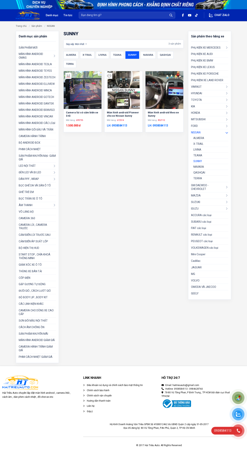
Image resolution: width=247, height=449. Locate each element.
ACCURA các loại (201, 215)
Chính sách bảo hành (97, 390)
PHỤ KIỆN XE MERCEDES (206, 47)
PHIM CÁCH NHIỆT (30, 149)
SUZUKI (195, 202)
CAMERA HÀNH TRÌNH (32, 136)
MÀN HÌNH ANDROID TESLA (35, 64)
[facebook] (183, 15)
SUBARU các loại (201, 221)
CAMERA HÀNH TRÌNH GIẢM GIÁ (36, 348)
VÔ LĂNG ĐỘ (26, 211)
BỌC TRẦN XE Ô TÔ (30, 198)
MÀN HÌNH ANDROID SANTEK (36, 103)
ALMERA (71, 54)
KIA (193, 106)
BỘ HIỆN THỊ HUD (29, 247)
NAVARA (148, 54)
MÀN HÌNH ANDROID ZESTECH (37, 77)
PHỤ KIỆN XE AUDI (202, 54)
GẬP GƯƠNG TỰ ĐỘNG (32, 284)
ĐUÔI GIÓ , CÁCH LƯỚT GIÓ (35, 290)
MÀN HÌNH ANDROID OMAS (31, 55)
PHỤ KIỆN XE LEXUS (203, 67)
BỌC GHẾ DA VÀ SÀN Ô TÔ (35, 185)
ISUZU (195, 208)
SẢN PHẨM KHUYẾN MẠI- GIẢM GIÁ (37, 157)
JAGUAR (196, 267)
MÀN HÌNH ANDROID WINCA (35, 90)
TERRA (70, 63)
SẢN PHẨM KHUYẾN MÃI (33, 333)
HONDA (195, 112)
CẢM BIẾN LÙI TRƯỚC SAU (35, 234)
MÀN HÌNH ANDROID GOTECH (36, 97)
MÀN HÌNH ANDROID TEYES (35, 70)
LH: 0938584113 (117, 125)
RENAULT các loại (201, 234)
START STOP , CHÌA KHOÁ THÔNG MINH (34, 256)
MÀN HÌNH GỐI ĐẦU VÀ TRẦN (36, 129)
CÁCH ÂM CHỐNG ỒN (31, 327)
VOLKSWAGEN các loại (204, 247)
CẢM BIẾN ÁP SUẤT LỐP (33, 241)
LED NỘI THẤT (27, 165)
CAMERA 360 (27, 218)
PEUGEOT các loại (202, 241)
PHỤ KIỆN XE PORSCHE (205, 73)
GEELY (195, 293)
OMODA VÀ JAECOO (203, 286)
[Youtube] (190, 15)
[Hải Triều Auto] (27, 14)
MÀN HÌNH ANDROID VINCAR (36, 116)
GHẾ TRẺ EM (26, 192)
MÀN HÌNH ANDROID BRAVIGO (37, 109)
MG (193, 273)
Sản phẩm (36, 26)
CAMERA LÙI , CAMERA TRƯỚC (33, 226)
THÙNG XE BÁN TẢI (30, 271)
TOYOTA (196, 99)
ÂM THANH (25, 205)
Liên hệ (90, 406)
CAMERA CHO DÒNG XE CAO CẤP (36, 312)
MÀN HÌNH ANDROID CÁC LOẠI (37, 123)
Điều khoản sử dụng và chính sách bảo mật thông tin (114, 385)
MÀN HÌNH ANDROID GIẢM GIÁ (37, 340)
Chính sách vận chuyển (99, 395)
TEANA (117, 54)
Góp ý (89, 411)
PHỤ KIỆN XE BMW (202, 60)
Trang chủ (21, 26)
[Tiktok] (196, 15)
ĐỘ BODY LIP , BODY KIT (33, 297)
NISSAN (51, 26)
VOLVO (195, 280)
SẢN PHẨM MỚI (28, 47)
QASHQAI (165, 54)
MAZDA (196, 195)
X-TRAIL (87, 54)
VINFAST (196, 86)
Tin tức (67, 15)
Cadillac (195, 260)
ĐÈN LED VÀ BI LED (30, 172)
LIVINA (102, 54)
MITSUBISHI (198, 119)
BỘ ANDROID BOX (29, 142)
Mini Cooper (198, 254)
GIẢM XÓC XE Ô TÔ (30, 264)
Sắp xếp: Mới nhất (75, 44)
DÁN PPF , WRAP (29, 178)
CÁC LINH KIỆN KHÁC (31, 303)
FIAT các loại (198, 228)
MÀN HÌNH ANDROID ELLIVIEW (37, 83)
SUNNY (132, 54)
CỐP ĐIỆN (24, 277)
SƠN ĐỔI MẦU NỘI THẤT (33, 320)
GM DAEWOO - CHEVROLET (200, 187)
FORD (194, 125)
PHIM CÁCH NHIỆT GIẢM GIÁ (35, 356)
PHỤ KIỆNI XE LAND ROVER (207, 80)
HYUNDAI (196, 93)
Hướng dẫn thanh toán (98, 400)
